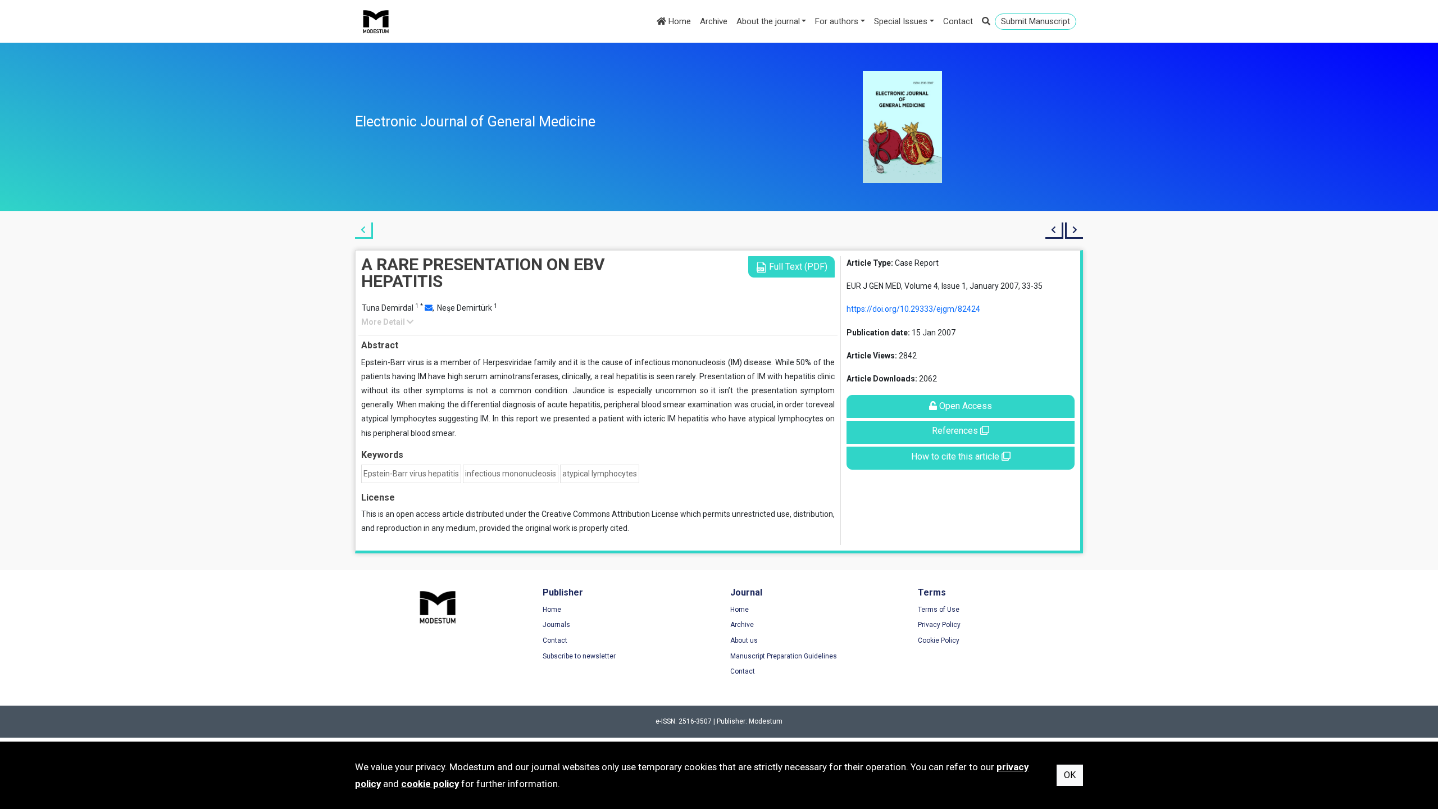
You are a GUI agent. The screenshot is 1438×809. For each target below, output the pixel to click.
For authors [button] (836, 21)
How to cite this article (956, 456)
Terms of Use (938, 609)
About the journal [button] (768, 21)
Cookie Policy (938, 640)
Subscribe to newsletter (579, 656)
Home (678, 21)
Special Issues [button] (900, 21)
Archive (713, 21)
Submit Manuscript (1035, 21)
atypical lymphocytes (599, 473)
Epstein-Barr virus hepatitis (411, 473)
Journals (556, 625)
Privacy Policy (939, 625)
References (956, 430)
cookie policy (430, 783)
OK (1070, 775)
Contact (958, 21)
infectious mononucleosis (510, 473)
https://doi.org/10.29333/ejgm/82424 (913, 308)
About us (744, 640)
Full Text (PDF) (797, 266)
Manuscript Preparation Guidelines (783, 656)
